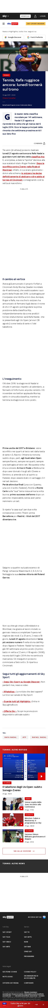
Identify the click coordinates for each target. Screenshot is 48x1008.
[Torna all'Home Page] (12, 23)
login (42, 16)
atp (24, 737)
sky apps (28, 937)
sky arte (6, 947)
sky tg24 (6, 937)
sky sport (7, 932)
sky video (7, 942)
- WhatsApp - (9, 691)
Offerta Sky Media (10, 983)
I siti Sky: (6, 927)
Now (26, 942)
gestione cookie (10, 972)
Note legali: (7, 966)
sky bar (27, 947)
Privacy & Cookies (18, 994)
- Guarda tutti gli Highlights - (17, 701)
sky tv (27, 932)
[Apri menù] (4, 23)
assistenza (33, 996)
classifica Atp (37, 156)
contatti (41, 996)
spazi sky (28, 951)
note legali (8, 977)
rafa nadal (11, 737)
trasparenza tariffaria (22, 996)
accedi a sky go (35, 917)
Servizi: (26, 927)
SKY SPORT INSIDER (35, 24)
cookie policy (30, 972)
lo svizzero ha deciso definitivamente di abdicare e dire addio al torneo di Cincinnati (24, 176)
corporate (29, 983)
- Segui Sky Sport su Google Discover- (21, 682)
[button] (20, 1004)
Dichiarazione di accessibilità (31, 977)
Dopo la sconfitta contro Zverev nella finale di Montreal (23, 166)
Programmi (29, 956)
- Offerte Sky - (10, 711)
